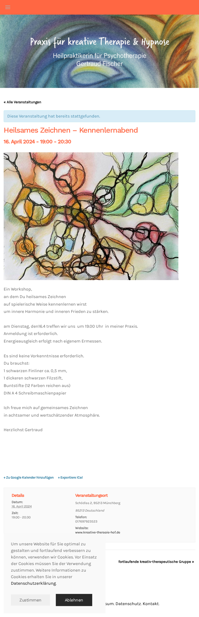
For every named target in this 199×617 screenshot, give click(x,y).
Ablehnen (74, 600)
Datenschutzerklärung (33, 583)
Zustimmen (30, 600)
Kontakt (151, 603)
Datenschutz (128, 603)
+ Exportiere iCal (70, 477)
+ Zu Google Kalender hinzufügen (29, 477)
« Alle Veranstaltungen (22, 102)
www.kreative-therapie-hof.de (97, 532)
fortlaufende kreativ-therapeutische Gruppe (156, 561)
